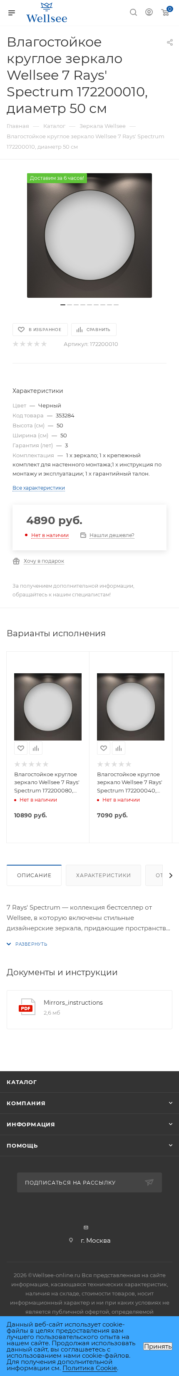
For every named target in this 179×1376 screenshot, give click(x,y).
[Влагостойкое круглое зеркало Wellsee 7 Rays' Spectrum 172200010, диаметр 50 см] (89, 235)
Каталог (22, 1082)
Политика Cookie (89, 1368)
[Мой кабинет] (149, 13)
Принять (158, 1346)
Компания (26, 1103)
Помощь (22, 1145)
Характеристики (103, 875)
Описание (34, 875)
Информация (31, 1124)
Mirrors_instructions (73, 1002)
